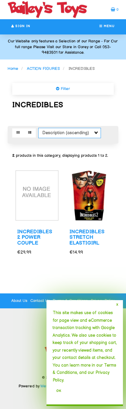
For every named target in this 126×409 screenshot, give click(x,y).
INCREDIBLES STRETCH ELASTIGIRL (87, 237)
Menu (108, 26)
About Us (19, 300)
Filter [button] (64, 88)
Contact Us (40, 300)
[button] (114, 9)
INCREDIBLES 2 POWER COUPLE (34, 237)
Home (13, 68)
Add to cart (96, 279)
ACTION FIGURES (43, 68)
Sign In (22, 26)
